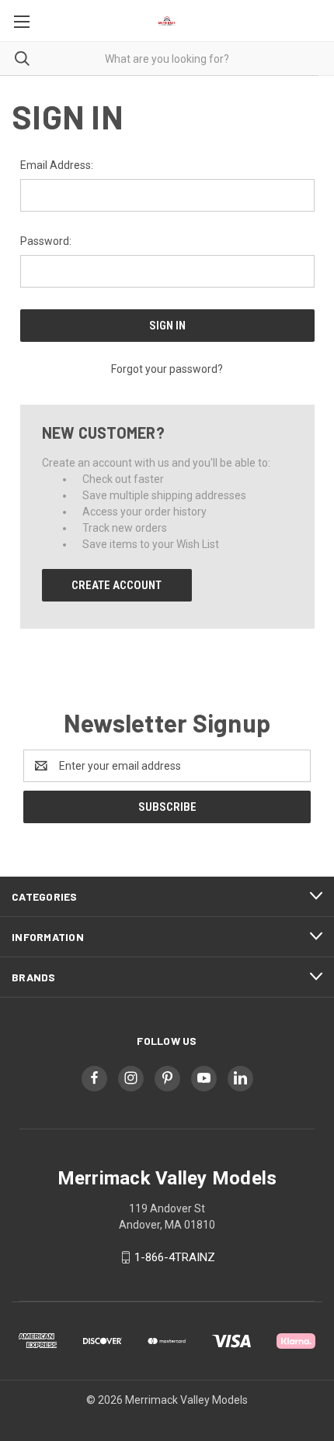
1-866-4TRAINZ (174, 1257)
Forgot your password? (167, 369)
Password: (45, 241)
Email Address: (56, 165)
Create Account (116, 585)
